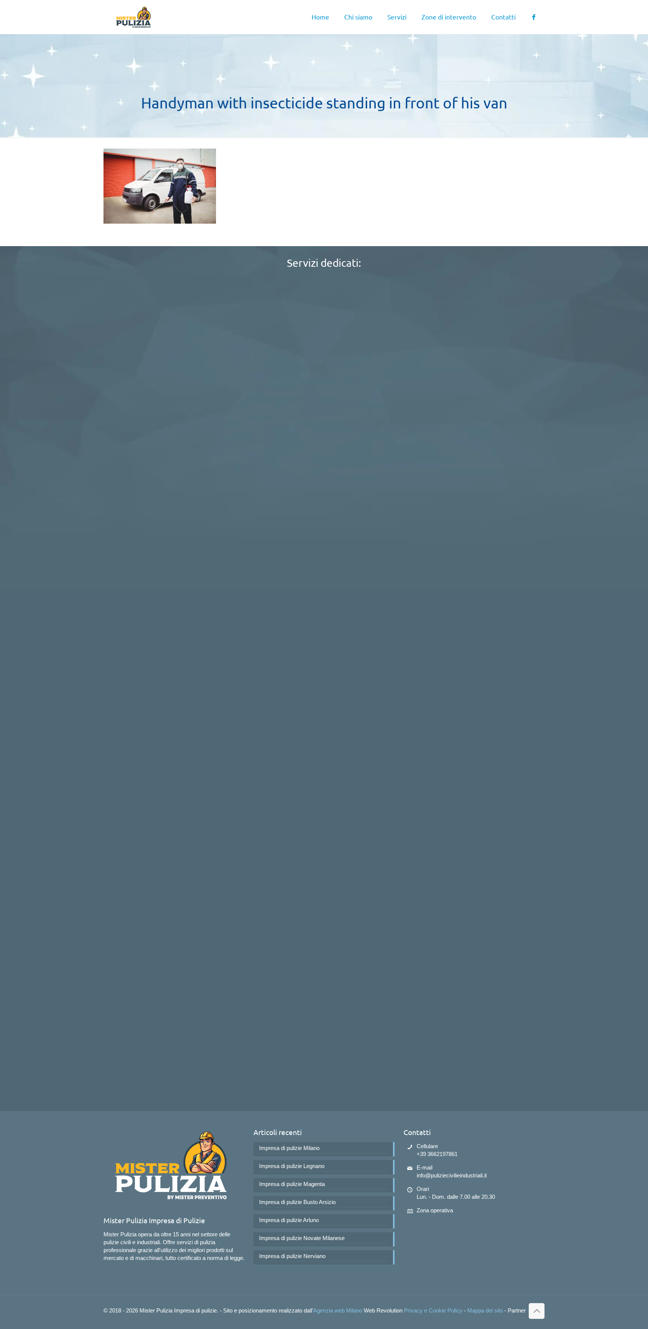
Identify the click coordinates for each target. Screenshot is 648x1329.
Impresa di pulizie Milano (289, 1148)
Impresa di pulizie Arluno (289, 1220)
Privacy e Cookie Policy (433, 1310)
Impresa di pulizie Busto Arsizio (297, 1202)
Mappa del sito (485, 1310)
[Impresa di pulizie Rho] (133, 17)
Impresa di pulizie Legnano (291, 1166)
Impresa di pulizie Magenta (292, 1184)
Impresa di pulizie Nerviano (292, 1256)
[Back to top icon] (536, 1311)
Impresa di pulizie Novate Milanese (302, 1238)
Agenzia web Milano (337, 1310)
